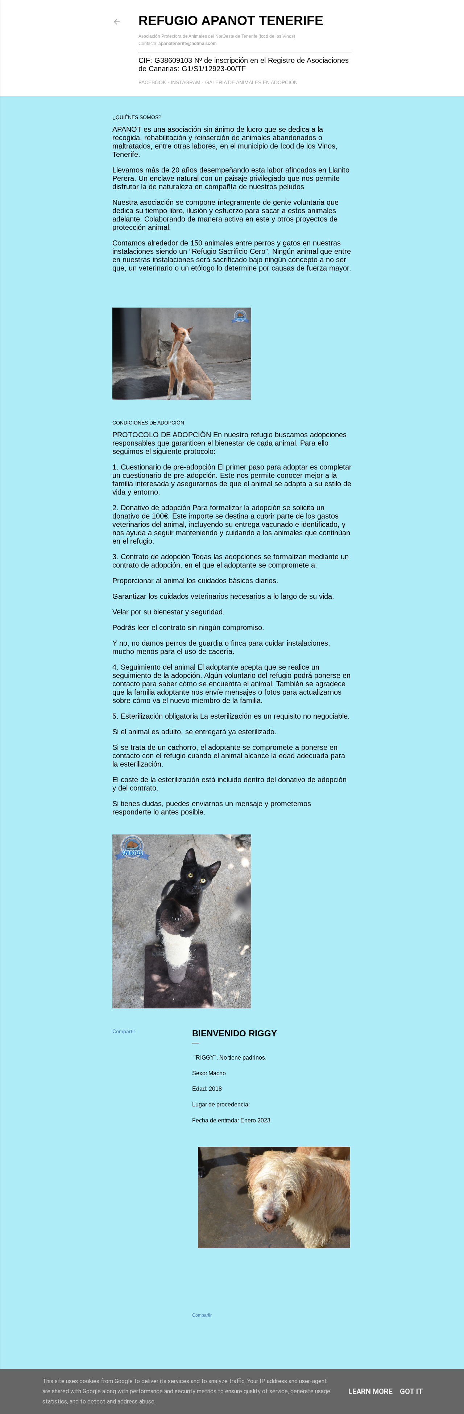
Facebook (152, 82)
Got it (411, 1391)
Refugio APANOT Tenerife (230, 20)
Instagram (185, 82)
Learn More (370, 1391)
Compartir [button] (123, 1031)
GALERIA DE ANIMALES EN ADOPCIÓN (251, 82)
